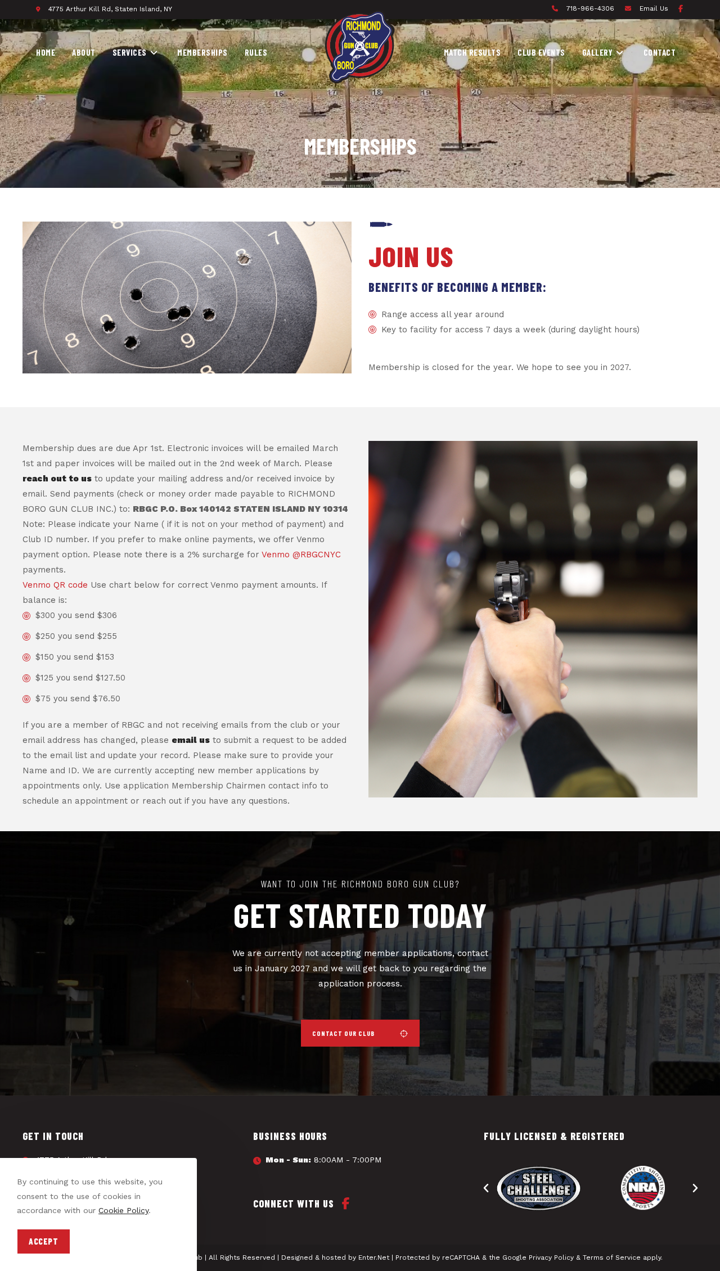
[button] (360, 1033)
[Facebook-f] (680, 8)
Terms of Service (612, 1257)
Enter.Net (373, 1257)
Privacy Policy (551, 1257)
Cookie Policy (123, 1210)
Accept (43, 1241)
